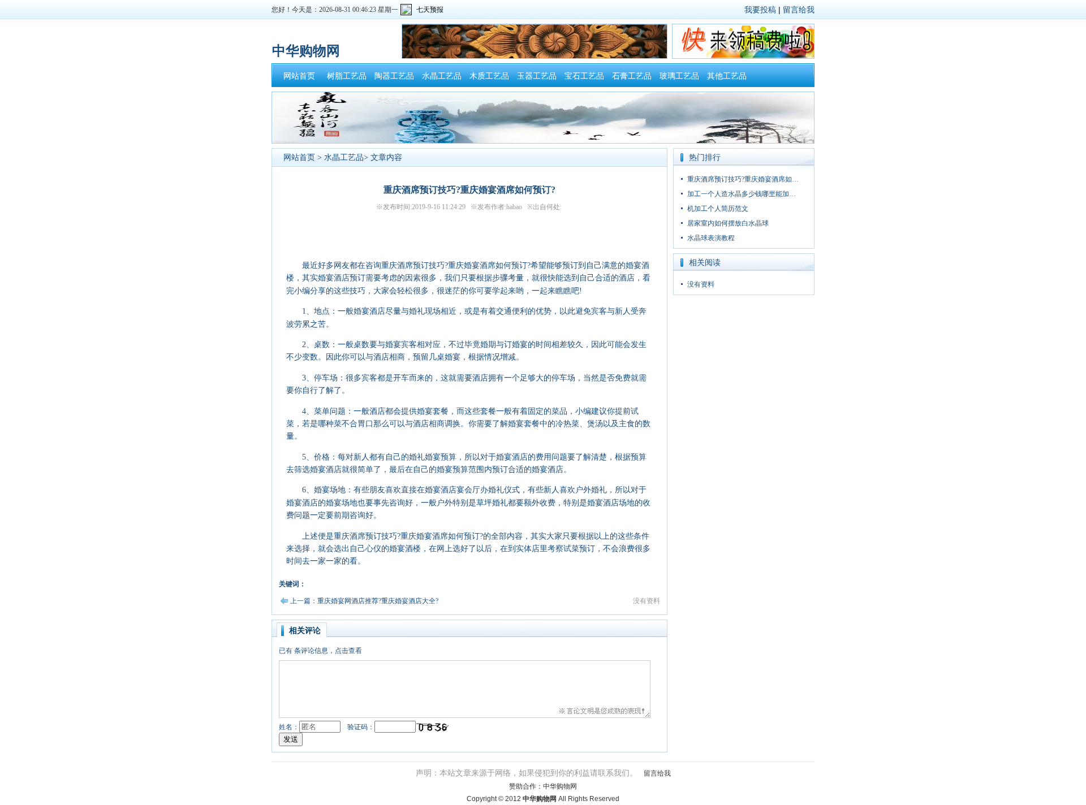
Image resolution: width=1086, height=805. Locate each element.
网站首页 (299, 76)
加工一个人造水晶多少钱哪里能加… (741, 194)
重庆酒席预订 (405, 265)
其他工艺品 (727, 76)
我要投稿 (760, 9)
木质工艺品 (489, 76)
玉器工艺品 (537, 76)
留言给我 (799, 9)
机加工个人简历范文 (717, 209)
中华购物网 (560, 786)
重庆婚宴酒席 (424, 536)
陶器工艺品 (394, 76)
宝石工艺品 (584, 76)
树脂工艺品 (347, 76)
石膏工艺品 (632, 76)
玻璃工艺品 (679, 76)
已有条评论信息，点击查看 (320, 651)
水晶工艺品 (442, 76)
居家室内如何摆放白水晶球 (728, 223)
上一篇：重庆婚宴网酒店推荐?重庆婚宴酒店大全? (364, 601)
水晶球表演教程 (711, 238)
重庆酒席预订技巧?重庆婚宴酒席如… (743, 179)
